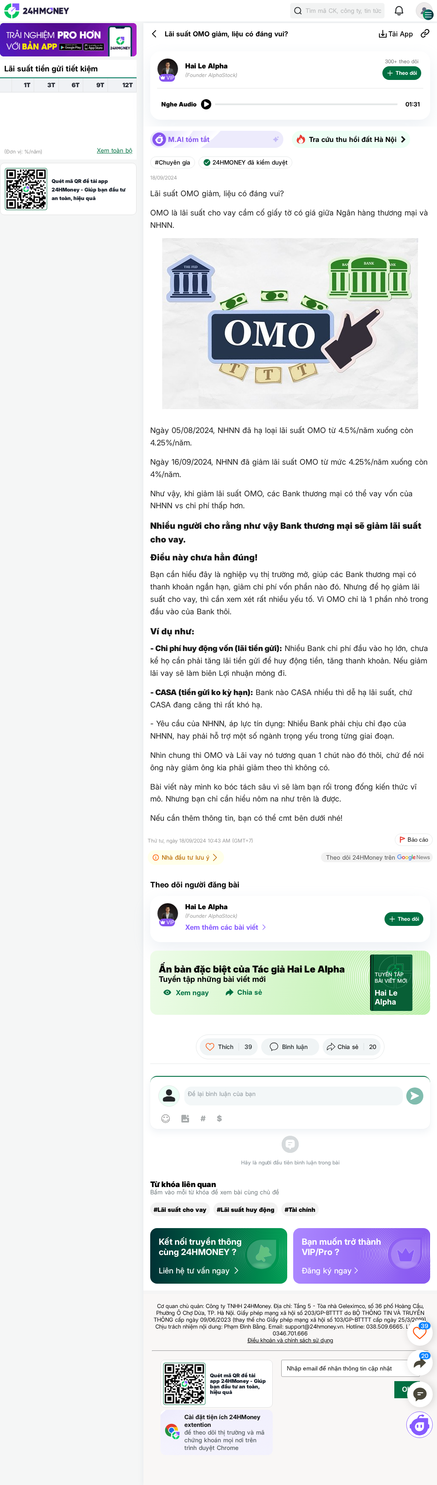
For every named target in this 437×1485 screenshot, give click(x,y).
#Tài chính (300, 1209)
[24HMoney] (36, 10)
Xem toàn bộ (114, 150)
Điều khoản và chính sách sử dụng (290, 1340)
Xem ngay (192, 992)
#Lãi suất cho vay (180, 1209)
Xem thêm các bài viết (221, 927)
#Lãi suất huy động (245, 1209)
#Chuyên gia (172, 162)
